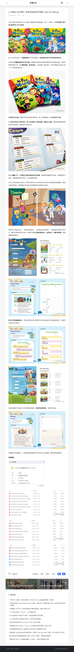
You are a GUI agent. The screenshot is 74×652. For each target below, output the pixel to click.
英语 (48, 574)
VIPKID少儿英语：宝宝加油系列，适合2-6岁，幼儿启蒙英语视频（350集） (32, 600)
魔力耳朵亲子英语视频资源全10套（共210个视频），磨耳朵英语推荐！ (31, 636)
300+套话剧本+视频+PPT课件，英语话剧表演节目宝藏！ (27, 615)
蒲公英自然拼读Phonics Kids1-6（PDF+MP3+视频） (25, 622)
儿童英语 (35, 574)
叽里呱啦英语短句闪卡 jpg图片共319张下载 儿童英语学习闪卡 (28, 629)
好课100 (12, 649)
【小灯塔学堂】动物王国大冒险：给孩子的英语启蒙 (25, 619)
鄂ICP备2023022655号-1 (62, 649)
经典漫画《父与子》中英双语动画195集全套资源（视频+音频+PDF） (30, 609)
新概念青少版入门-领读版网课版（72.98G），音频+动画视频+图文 (29, 639)
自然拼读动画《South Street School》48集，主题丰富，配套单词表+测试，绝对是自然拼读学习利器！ (38, 604)
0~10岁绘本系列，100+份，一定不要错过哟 (23, 612)
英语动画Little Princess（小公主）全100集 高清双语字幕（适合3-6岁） (31, 626)
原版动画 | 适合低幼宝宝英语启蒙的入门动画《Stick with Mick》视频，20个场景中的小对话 (37, 632)
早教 (42, 574)
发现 (54, 574)
